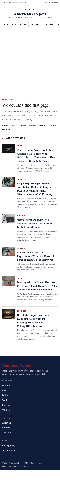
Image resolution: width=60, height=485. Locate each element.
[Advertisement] (30, 59)
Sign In (55, 3)
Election (51, 129)
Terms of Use (8, 465)
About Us (6, 437)
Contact (6, 442)
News (23, 25)
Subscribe (7, 447)
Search (46, 3)
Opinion (6, 133)
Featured (10, 25)
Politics (36, 25)
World (49, 25)
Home (5, 129)
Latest (14, 129)
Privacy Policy (8, 460)
